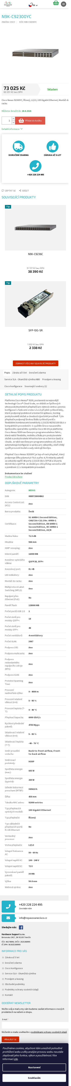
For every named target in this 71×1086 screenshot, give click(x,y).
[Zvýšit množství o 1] (13, 119)
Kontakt (9, 995)
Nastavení (34, 1067)
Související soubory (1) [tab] (36, 386)
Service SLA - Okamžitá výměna (20, 973)
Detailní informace (10, 129)
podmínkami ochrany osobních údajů (49, 1032)
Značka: (8, 22)
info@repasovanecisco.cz (33, 918)
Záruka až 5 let (12, 957)
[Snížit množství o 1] (13, 122)
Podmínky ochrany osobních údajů (21, 989)
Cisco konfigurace (14, 968)
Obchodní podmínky (15, 984)
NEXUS (32, 490)
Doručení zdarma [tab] (37, 372)
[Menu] (63, 4)
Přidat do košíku (33, 120)
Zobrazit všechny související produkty (36, 363)
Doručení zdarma (13, 963)
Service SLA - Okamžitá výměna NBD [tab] (22, 379)
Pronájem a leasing (14, 979)
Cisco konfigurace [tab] (13, 386)
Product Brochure (13, 476)
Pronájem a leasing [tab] (51, 379)
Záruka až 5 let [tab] (19, 372)
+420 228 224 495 (30, 906)
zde (16, 1059)
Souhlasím (34, 1078)
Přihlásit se (10, 1039)
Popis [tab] (7, 372)
